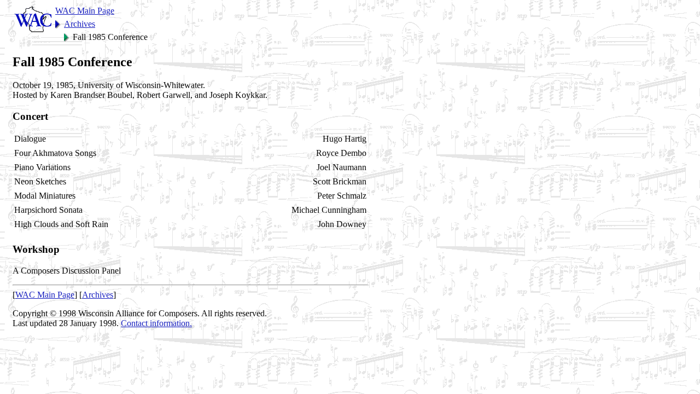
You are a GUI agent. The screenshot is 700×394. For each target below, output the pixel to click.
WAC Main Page (84, 10)
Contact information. (156, 323)
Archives (79, 23)
